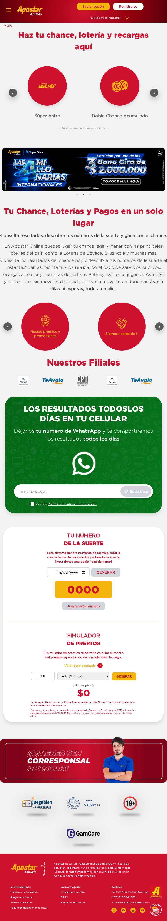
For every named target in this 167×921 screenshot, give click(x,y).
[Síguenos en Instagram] (133, 910)
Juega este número (83, 606)
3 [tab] (90, 194)
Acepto (66, 504)
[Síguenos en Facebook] (123, 910)
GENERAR (106, 572)
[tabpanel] (83, 170)
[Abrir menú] (8, 11)
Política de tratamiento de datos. (72, 504)
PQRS (64, 897)
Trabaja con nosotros (73, 892)
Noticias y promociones (24, 892)
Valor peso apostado (80, 665)
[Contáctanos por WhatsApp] (114, 910)
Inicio (7, 25)
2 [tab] (83, 194)
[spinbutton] (43, 676)
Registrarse (128, 6)
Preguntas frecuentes (73, 902)
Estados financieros (21, 902)
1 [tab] (77, 194)
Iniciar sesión (93, 6)
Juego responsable (21, 897)
